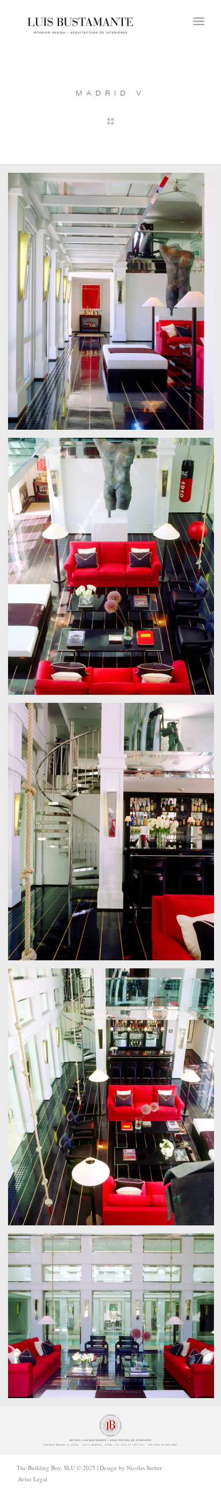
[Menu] (198, 21)
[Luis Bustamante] (80, 21)
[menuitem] (198, 21)
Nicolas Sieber (144, 1468)
